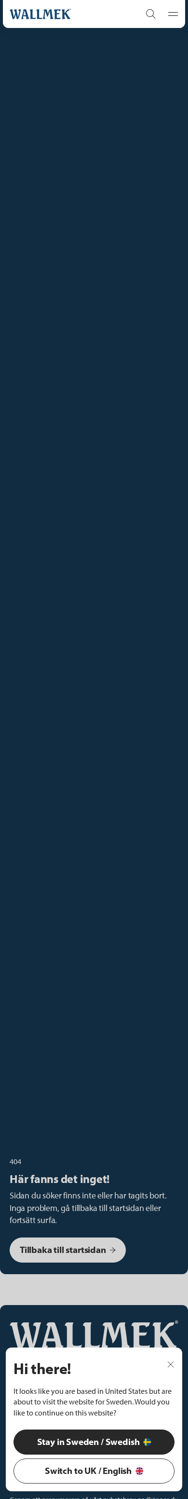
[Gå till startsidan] (65, 14)
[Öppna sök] (151, 14)
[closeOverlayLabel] (171, 1363)
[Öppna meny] (170, 14)
